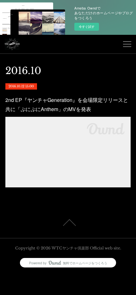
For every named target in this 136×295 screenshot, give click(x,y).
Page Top (68, 222)
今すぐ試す (87, 26)
